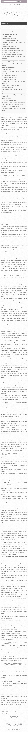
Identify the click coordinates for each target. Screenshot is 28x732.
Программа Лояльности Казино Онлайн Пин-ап (13, 50)
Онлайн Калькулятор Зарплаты (9, 67)
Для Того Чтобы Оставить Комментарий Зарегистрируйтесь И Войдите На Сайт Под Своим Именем (13, 94)
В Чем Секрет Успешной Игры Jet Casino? (11, 100)
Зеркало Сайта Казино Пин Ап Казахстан (11, 85)
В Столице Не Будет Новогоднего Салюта (12, 77)
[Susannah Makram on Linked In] (15, 725)
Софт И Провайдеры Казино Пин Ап (10, 40)
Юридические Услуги (7, 69)
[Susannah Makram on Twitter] (9, 725)
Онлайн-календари (6, 98)
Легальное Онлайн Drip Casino (9, 36)
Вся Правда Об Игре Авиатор (9, 38)
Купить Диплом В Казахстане (9, 79)
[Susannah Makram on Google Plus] (18, 725)
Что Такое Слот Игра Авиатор (9, 46)
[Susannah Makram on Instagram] (12, 725)
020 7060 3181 (17, 4)
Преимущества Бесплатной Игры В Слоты (12, 54)
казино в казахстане (12, 360)
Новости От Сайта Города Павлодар (10, 106)
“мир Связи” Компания (7, 87)
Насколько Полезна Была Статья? (10, 52)
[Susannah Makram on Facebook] (7, 725)
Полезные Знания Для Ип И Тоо (9, 75)
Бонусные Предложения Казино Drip (10, 34)
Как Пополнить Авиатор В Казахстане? (11, 48)
